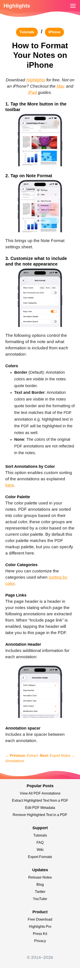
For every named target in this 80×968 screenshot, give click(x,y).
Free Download (40, 919)
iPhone (54, 32)
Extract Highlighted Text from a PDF (40, 800)
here (9, 485)
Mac (61, 86)
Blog (40, 884)
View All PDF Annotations (40, 793)
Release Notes (40, 877)
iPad (32, 92)
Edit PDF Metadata (40, 808)
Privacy (40, 941)
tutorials (27, 32)
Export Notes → (57, 755)
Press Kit (40, 934)
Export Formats (40, 857)
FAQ (40, 842)
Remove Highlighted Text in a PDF (40, 815)
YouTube (40, 899)
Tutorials (40, 835)
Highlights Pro (40, 926)
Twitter (40, 892)
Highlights (17, 6)
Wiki (40, 850)
